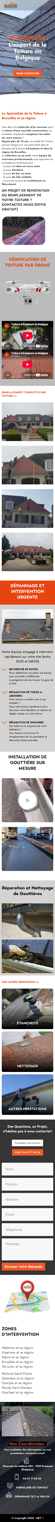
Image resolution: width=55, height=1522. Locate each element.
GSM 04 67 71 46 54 (27, 1152)
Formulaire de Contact (27, 1143)
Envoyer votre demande (23, 1266)
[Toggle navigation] (48, 5)
